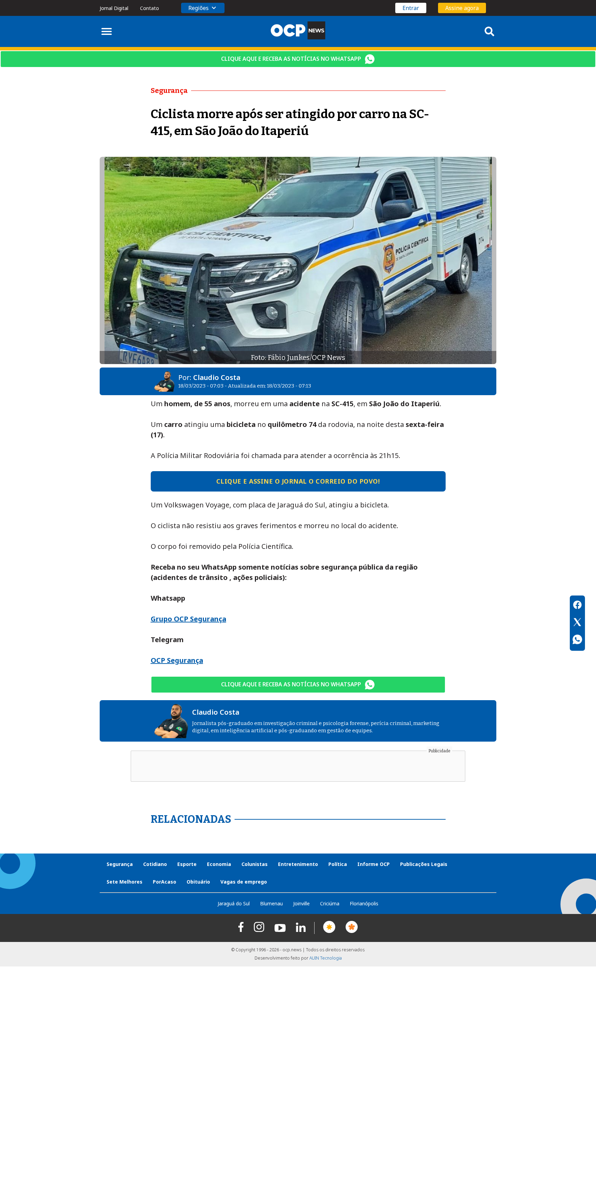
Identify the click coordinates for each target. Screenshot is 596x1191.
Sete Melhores (124, 881)
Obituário (198, 881)
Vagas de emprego (243, 881)
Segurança (120, 864)
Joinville (301, 903)
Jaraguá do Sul (234, 903)
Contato (149, 8)
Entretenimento (298, 864)
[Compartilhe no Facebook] (577, 606)
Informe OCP (373, 864)
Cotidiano (155, 864)
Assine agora (462, 8)
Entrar (411, 8)
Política (337, 864)
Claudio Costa (216, 377)
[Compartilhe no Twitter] (577, 623)
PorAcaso (164, 881)
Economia (219, 864)
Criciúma (329, 903)
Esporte (187, 864)
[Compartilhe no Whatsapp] (577, 640)
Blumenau (271, 903)
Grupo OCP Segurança (188, 618)
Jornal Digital (114, 8)
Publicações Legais (423, 864)
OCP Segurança (177, 660)
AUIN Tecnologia (325, 958)
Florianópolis (364, 903)
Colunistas (254, 864)
